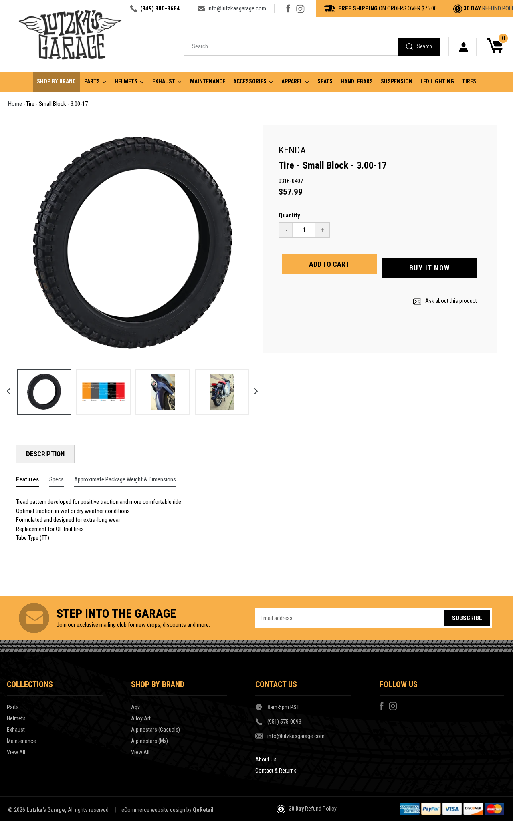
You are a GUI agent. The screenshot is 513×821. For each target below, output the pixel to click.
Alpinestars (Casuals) (155, 729)
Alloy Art (141, 718)
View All (16, 752)
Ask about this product (450, 301)
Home (15, 103)
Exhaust (16, 729)
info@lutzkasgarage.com (237, 8)
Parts (13, 707)
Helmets (16, 718)
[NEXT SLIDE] (253, 388)
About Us (266, 759)
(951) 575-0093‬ (284, 721)
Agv (135, 707)
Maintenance (21, 741)
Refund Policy (321, 808)
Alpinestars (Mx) (149, 741)
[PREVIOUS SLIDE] (5, 388)
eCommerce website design (153, 810)
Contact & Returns (276, 770)
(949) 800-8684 (160, 8)
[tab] (27, 481)
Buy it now (429, 268)
